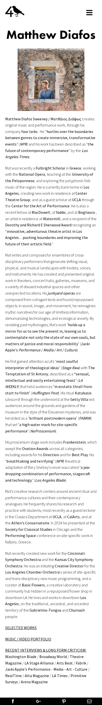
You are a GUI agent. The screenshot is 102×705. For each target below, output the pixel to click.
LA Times (60, 675)
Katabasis (83, 392)
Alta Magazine (37, 675)
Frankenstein (74, 442)
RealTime (13, 675)
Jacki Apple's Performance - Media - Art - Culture (46, 669)
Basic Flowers (33, 584)
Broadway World (53, 656)
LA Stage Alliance (39, 663)
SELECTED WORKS (21, 627)
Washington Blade (20, 656)
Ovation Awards (35, 448)
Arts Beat (65, 663)
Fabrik (81, 663)
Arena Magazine (34, 681)
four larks (29, 131)
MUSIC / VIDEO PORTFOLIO (28, 639)
